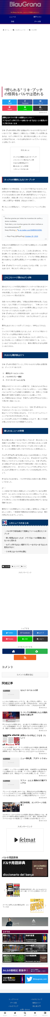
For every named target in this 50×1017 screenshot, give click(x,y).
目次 (22, 150)
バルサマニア (13, 1006)
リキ (24, 566)
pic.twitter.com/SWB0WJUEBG (31, 230)
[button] (45, 515)
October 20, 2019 (31, 236)
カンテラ (16, 566)
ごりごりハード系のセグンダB (23, 160)
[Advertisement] (25, 58)
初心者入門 (37, 1006)
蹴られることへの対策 (20, 166)
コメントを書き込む (25, 675)
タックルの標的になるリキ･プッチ (25, 157)
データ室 (13, 1003)
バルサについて (36, 999)
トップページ (13, 999)
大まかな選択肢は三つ (20, 163)
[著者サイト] (13, 651)
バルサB (7, 566)
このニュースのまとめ (20, 169)
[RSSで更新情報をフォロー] (25, 657)
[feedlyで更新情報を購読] (36, 651)
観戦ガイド (37, 1003)
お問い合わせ (25, 1009)
